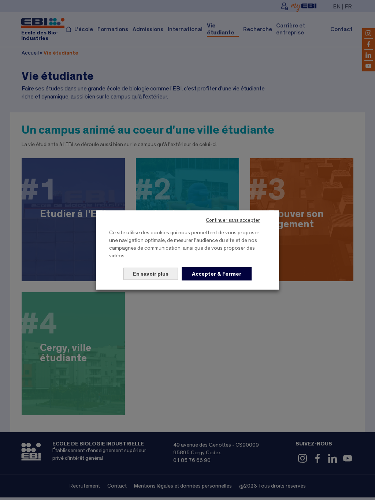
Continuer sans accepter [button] (233, 220)
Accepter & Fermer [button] (216, 274)
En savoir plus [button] (150, 274)
